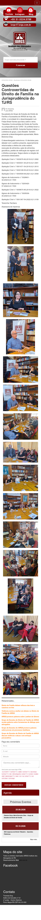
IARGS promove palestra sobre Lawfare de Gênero (20, 716)
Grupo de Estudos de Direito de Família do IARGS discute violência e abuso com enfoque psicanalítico (20, 735)
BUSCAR (21, 65)
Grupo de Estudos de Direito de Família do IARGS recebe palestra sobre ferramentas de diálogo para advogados (20, 722)
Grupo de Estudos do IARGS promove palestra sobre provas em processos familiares (19, 729)
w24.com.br (23, 860)
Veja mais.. (34, 839)
